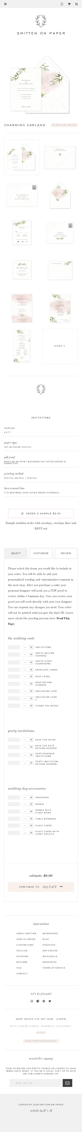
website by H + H (41, 1110)
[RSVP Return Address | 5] (60, 233)
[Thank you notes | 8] (60, 270)
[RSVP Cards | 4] (22, 233)
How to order (26, 939)
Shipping (22, 956)
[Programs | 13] (22, 346)
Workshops (50, 933)
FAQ (19, 968)
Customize (41, 553)
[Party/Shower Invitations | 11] (60, 308)
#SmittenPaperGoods (41, 1041)
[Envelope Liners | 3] (60, 195)
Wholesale (50, 956)
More (58, 346)
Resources (50, 962)
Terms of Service (54, 968)
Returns (22, 962)
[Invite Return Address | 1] (60, 157)
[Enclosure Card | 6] (22, 270)
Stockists (49, 945)
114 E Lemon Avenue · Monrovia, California (41, 1029)
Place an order (64, 125)
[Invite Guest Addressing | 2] (22, 195)
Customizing (25, 945)
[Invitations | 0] (22, 157)
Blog (46, 939)
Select (16, 553)
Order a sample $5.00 (43, 513)
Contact (22, 973)
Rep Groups (50, 951)
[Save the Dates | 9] (22, 308)
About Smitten (26, 933)
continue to (37, 886)
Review (66, 553)
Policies (22, 951)
